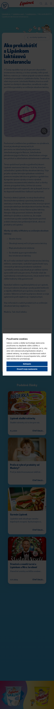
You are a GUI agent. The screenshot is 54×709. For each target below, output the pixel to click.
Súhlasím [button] (27, 364)
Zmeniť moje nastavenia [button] (27, 369)
